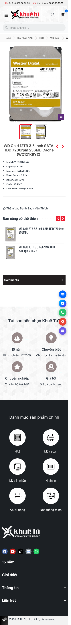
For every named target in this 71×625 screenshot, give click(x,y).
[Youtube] (12, 551)
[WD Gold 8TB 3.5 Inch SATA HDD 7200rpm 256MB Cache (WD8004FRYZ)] (10, 234)
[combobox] (33, 27)
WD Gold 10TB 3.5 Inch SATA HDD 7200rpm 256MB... (37, 249)
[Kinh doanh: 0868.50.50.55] (34, 3)
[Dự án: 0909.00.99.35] (6, 3)
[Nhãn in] (51, 466)
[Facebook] (5, 551)
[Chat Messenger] (62, 303)
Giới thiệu (10, 575)
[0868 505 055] (62, 312)
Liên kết (9, 600)
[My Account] (52, 14)
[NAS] (17, 437)
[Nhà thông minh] (51, 496)
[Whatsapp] (36, 551)
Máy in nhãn (17, 480)
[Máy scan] (51, 437)
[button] (58, 218)
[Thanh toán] (62, 331)
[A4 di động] (17, 496)
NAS (18, 451)
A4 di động (17, 510)
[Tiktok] (20, 551)
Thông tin (10, 587)
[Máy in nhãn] (17, 466)
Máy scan (50, 451)
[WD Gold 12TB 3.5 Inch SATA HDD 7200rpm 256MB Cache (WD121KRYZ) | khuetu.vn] (61, 117)
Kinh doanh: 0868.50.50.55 (50, 3)
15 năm (8, 562)
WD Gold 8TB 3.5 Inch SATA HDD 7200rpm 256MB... (41, 230)
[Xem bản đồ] (62, 322)
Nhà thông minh (51, 510)
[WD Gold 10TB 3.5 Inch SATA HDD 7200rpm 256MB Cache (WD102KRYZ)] (57, 146)
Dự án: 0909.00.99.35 (19, 3)
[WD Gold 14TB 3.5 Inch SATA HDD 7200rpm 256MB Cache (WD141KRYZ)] (63, 146)
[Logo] (28, 551)
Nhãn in (51, 480)
